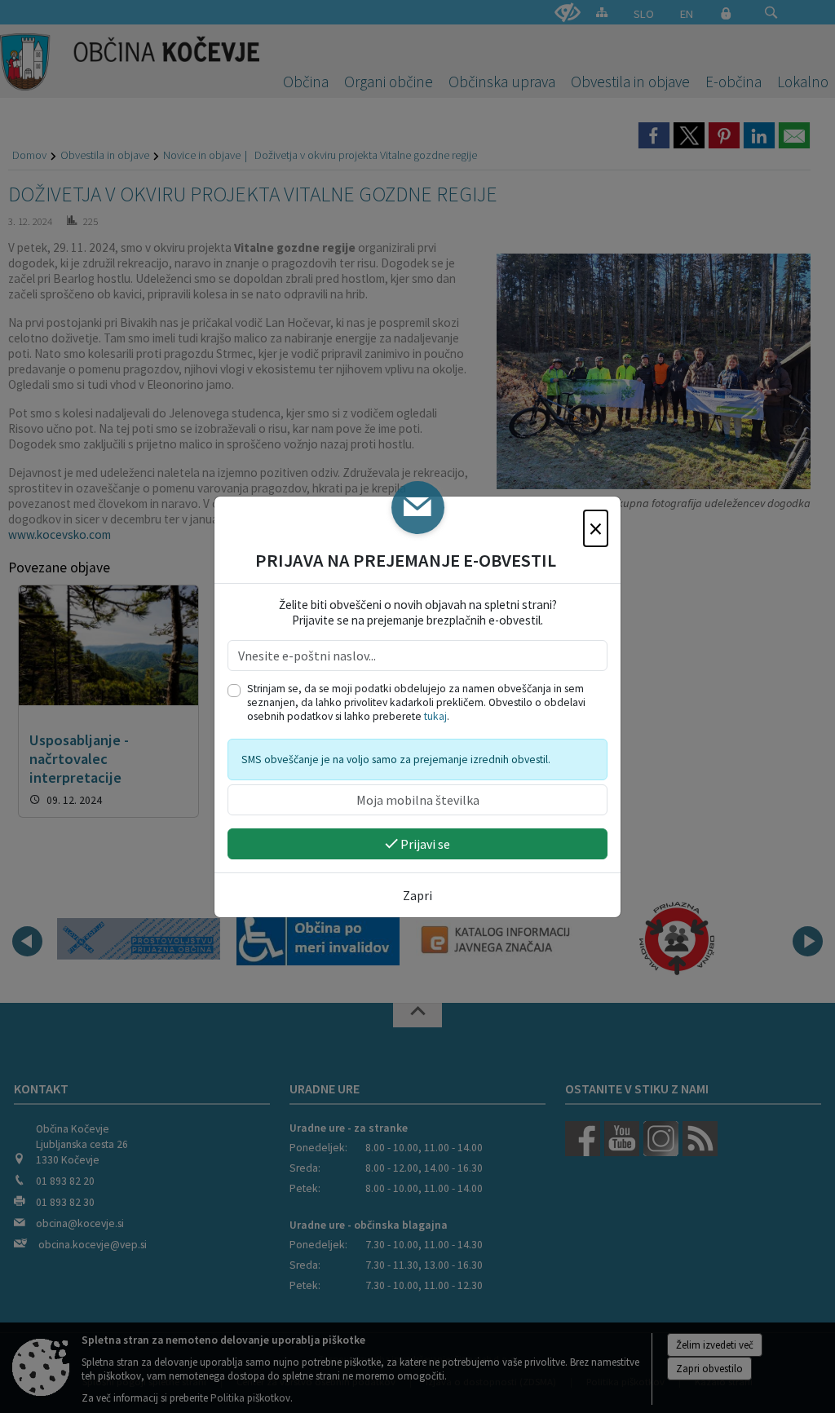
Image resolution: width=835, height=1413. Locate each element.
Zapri (417, 895)
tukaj (435, 716)
